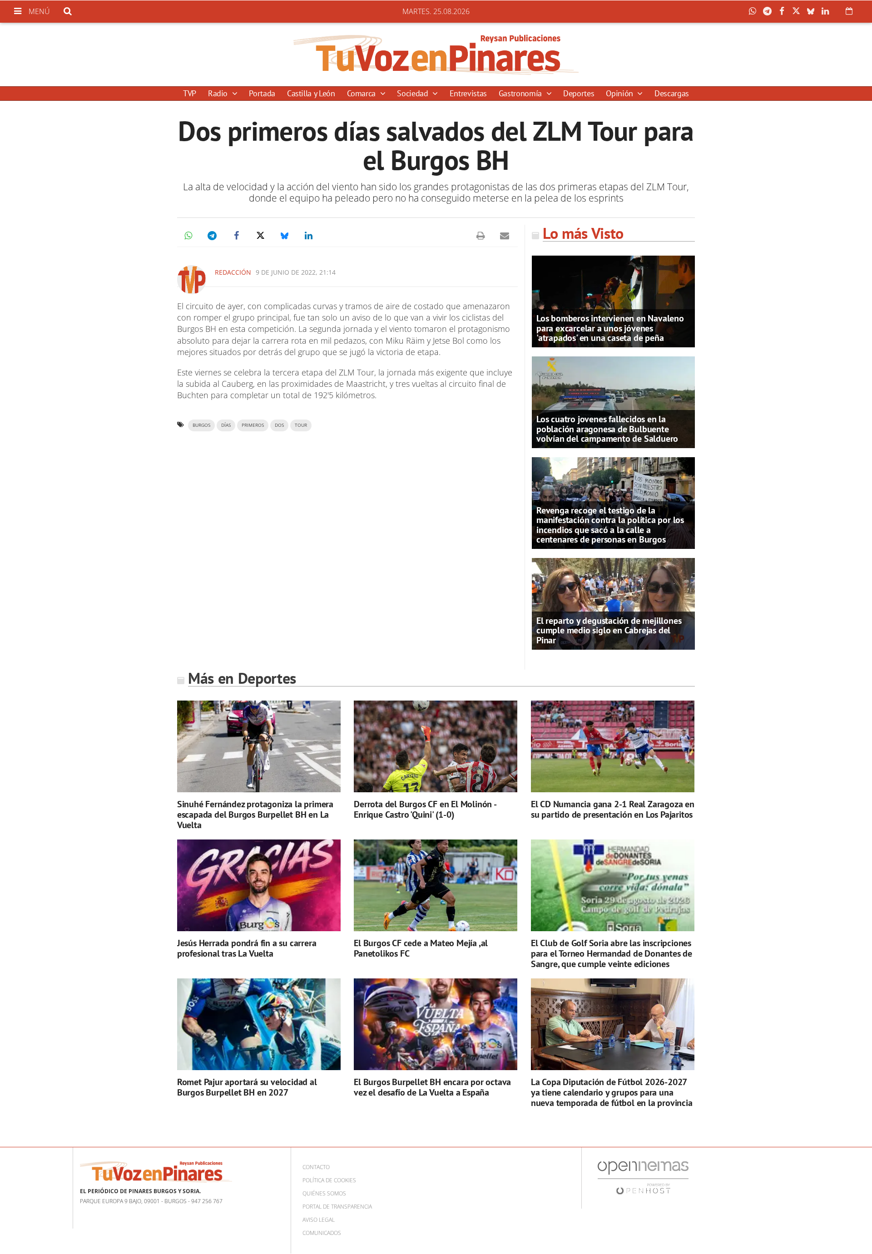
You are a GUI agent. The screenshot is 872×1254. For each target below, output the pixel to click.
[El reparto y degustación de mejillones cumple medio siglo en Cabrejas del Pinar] (613, 603)
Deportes (578, 93)
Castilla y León (311, 93)
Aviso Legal (318, 1220)
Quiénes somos (324, 1193)
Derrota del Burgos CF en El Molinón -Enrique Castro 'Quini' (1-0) (425, 809)
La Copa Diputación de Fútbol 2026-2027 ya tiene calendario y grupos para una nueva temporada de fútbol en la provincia (612, 1092)
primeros (253, 425)
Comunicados (321, 1233)
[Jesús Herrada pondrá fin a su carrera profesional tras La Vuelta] (259, 885)
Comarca (362, 93)
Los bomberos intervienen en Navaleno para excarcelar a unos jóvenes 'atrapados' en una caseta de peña (610, 327)
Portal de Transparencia (337, 1206)
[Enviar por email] (504, 236)
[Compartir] (755, 11)
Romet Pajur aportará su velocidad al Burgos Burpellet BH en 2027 (247, 1087)
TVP (189, 93)
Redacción (233, 272)
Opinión (620, 93)
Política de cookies (329, 1180)
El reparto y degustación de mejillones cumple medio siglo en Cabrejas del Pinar (608, 630)
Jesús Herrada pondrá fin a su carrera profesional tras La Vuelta (247, 948)
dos (279, 425)
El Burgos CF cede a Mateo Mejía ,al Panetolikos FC (421, 948)
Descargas (671, 93)
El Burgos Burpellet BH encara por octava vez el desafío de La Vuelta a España (432, 1087)
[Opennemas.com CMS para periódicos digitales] (643, 1177)
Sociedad (413, 93)
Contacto (316, 1167)
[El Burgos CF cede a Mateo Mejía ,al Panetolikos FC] (435, 885)
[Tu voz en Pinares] (436, 54)
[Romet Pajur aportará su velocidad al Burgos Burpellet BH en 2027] (259, 1024)
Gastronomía (521, 93)
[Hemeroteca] (849, 11)
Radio (219, 93)
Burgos (201, 425)
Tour (301, 425)
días (226, 425)
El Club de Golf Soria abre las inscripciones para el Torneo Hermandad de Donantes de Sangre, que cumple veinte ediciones (611, 953)
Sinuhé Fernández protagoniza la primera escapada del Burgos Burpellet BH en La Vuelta (255, 814)
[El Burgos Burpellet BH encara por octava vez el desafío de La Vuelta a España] (435, 1024)
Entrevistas (468, 93)
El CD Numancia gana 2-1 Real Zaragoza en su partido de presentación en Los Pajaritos (612, 809)
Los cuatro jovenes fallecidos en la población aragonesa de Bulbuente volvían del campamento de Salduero (607, 428)
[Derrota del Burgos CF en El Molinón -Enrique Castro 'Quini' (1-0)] (435, 747)
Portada (262, 93)
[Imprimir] (480, 236)
